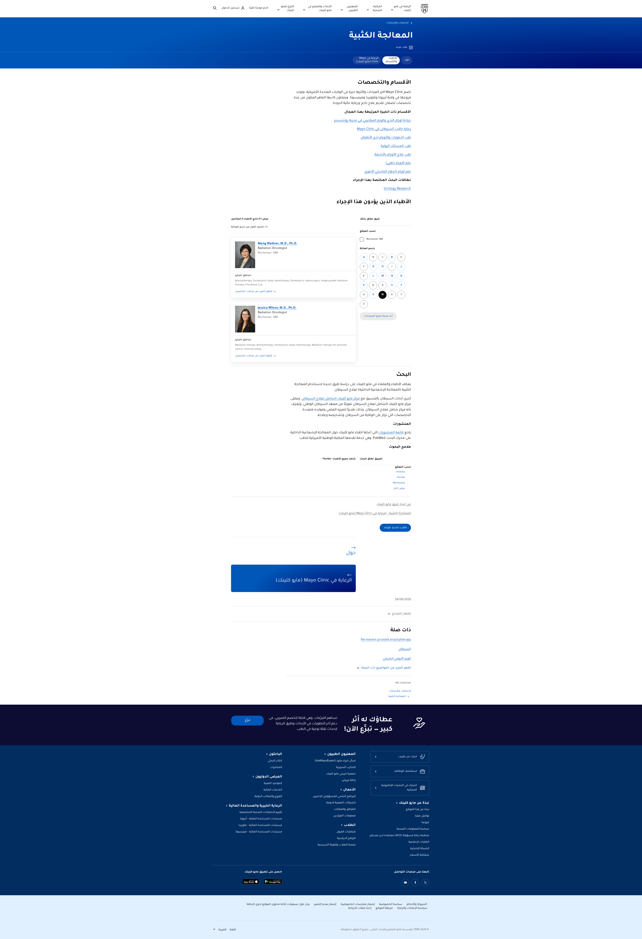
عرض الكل (399, 488)
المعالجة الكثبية (381, 36)
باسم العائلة (367, 248)
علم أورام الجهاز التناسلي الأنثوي (387, 172)
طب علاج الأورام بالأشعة (392, 155)
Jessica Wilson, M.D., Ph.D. (277, 308)
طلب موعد (401, 47)
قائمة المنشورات (391, 433)
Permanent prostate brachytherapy (386, 639)
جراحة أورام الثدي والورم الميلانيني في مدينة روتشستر (372, 121)
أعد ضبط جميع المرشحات (378, 316)
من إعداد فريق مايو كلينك (394, 504)
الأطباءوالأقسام (391, 60)
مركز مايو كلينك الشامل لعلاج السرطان (331, 399)
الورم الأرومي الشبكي (397, 659)
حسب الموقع (368, 231)
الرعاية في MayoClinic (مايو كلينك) (367, 60)
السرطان (404, 649)
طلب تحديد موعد (395, 527)
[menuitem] (406, 60)
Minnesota (399, 483)
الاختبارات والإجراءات (398, 23)
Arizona (400, 472)
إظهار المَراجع (401, 614)
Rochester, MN (374, 239)
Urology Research (397, 189)
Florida (401, 477)
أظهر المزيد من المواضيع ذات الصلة (386, 668)
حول (407, 59)
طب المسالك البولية (396, 146)
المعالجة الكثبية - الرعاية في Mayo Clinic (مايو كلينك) (375, 513)
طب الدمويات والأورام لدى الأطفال (386, 138)
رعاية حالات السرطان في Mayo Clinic (384, 129)
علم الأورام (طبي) (398, 163)
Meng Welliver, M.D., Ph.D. (277, 243)
